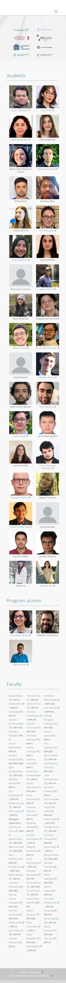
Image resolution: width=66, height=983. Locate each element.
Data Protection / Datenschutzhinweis (30, 975)
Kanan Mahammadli (46, 347)
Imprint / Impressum (30, 972)
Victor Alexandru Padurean (47, 467)
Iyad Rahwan (33, 946)
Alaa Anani (46, 110)
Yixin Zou (48, 938)
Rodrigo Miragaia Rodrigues (49, 719)
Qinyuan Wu (46, 585)
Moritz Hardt (15, 922)
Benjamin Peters (19, 497)
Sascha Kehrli (46, 289)
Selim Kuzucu (20, 347)
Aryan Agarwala (20, 110)
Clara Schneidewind (51, 777)
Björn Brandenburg (16, 769)
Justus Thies (50, 846)
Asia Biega (14, 711)
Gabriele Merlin (46, 377)
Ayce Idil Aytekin (19, 139)
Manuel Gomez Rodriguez (14, 898)
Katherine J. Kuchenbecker (33, 773)
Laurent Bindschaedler (16, 721)
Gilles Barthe (15, 703)
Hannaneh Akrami (19, 635)
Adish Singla (50, 819)
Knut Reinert (50, 707)
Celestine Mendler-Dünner (31, 811)
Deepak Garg (15, 866)
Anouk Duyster (46, 230)
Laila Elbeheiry (19, 259)
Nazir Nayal (19, 436)
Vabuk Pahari (19, 664)
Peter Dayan (15, 811)
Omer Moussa (46, 406)
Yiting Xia (48, 910)
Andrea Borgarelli (46, 169)
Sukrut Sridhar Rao (19, 526)
